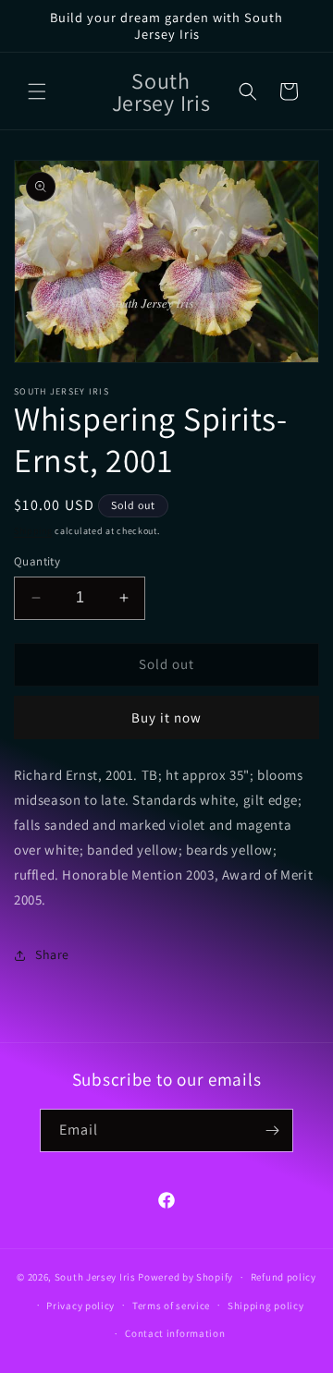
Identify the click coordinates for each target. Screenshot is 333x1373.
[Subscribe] (272, 1130)
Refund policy (283, 1276)
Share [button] (52, 954)
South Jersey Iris (95, 1276)
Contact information (175, 1333)
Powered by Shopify (185, 1276)
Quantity (37, 561)
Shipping (33, 531)
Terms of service (171, 1305)
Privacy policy (80, 1305)
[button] (37, 91)
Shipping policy (266, 1305)
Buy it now (166, 717)
